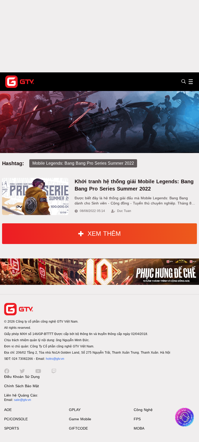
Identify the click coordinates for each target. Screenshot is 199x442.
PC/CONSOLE (16, 419)
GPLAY (75, 410)
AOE (8, 410)
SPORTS (11, 428)
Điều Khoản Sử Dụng (22, 377)
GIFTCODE (78, 428)
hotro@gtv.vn (55, 359)
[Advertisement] (99, 36)
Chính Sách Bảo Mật (21, 386)
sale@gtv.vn (22, 400)
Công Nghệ (143, 410)
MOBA (139, 428)
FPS (137, 419)
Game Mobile (80, 419)
